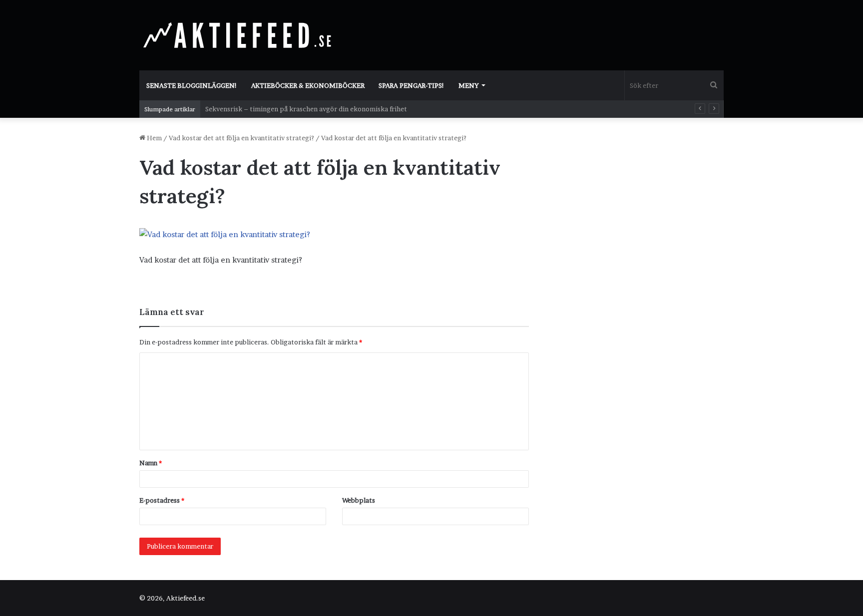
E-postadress (161, 500)
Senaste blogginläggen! (191, 85)
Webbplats (358, 500)
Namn (150, 463)
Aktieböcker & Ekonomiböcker (308, 85)
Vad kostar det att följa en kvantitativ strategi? (241, 138)
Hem (153, 138)
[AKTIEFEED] (239, 35)
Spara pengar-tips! (411, 85)
